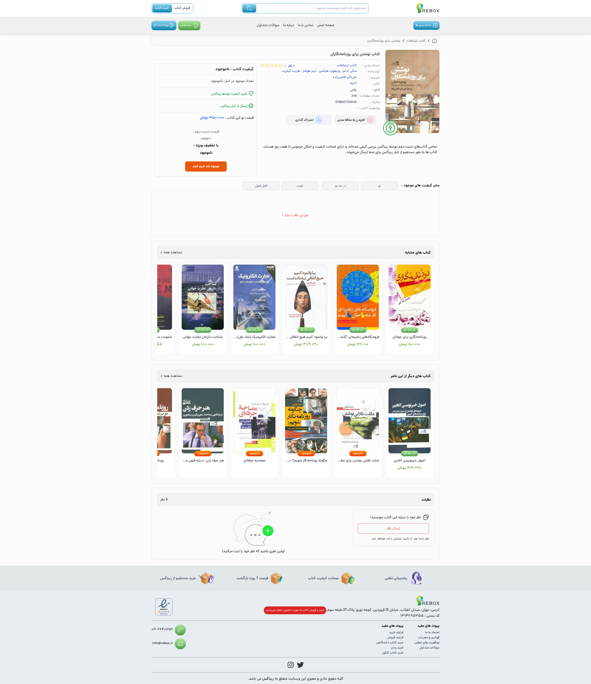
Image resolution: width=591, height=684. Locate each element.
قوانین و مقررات (429, 637)
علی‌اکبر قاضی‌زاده (345, 77)
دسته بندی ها (423, 25)
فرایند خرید (396, 632)
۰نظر (291, 66)
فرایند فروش (395, 637)
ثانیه (353, 83)
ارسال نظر (393, 528)
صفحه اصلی (325, 25)
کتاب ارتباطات (347, 65)
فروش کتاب (182, 8)
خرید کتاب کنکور (393, 653)
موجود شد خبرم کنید (206, 166)
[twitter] (300, 664)
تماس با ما (305, 25)
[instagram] (290, 664)
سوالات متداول (268, 25)
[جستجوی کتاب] (249, 8)
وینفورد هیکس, (328, 71)
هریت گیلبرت (291, 71)
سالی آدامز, (349, 71)
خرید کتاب (162, 8)
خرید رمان (397, 647)
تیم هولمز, (308, 71)
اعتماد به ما (432, 632)
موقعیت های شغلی (427, 642)
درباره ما (288, 25)
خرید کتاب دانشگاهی (390, 642)
